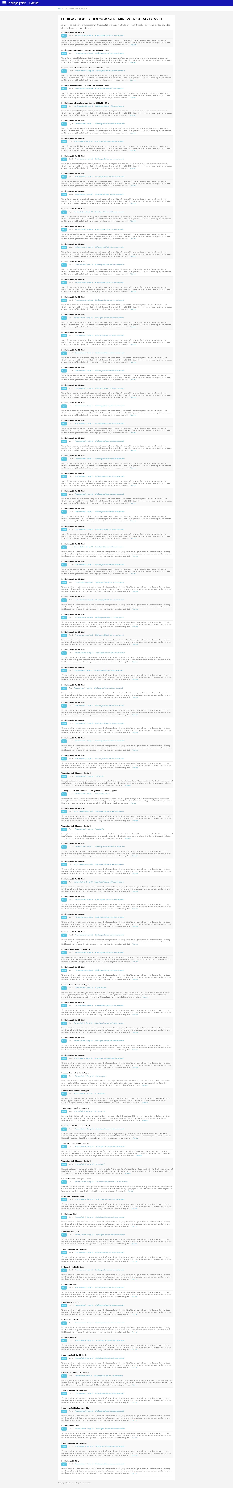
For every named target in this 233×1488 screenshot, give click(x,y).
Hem (59, 8)
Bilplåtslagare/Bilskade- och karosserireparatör (109, 35)
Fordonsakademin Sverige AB (84, 35)
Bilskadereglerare (100, 988)
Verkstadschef (99, 776)
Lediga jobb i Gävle (23, 3)
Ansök (64, 35)
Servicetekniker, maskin (102, 794)
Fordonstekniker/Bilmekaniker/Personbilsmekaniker (112, 1182)
